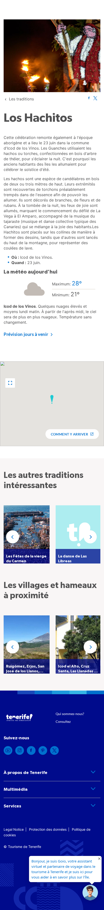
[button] (10, 383)
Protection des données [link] (48, 829)
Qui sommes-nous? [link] (70, 714)
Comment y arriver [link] (69, 434)
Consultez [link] (63, 721)
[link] (21, 99)
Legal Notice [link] (14, 829)
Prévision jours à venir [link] (26, 334)
